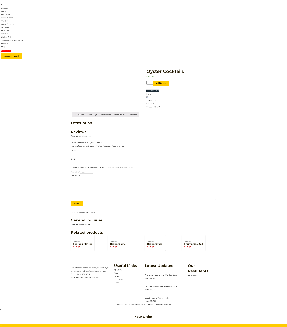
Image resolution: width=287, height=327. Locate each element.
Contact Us (5, 43)
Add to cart (161, 83)
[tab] (79, 114)
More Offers (106, 115)
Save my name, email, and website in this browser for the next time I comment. (103, 167)
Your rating (75, 172)
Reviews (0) (92, 115)
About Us (4, 8)
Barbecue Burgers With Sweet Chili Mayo (161, 286)
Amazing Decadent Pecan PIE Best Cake (161, 275)
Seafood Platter (82, 244)
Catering (4, 11)
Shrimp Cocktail (193, 244)
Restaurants (5, 14)
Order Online (6, 51)
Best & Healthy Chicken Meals (157, 298)
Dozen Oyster (155, 244)
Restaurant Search (12, 56)
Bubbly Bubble (7, 17)
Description (79, 115)
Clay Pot (4, 21)
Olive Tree (5, 30)
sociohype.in (150, 304)
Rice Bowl (5, 34)
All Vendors (192, 275)
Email (73, 159)
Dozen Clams (118, 244)
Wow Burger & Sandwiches (12, 40)
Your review (76, 175)
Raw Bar (157, 107)
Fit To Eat (5, 27)
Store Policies (120, 115)
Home (3, 5)
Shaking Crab (6, 37)
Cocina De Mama (7, 24)
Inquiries (133, 115)
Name (74, 150)
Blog (3, 47)
